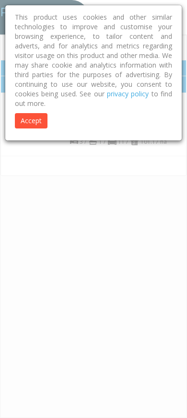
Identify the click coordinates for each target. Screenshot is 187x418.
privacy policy (128, 93)
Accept (31, 120)
